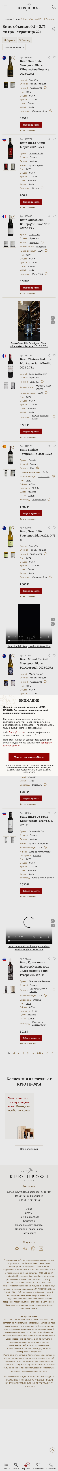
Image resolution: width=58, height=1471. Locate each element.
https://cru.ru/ (16, 732)
